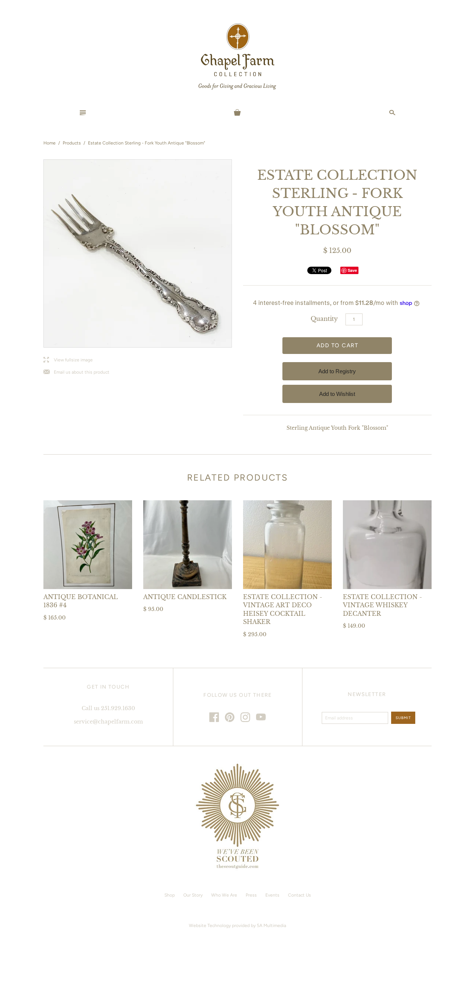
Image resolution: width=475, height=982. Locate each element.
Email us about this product (76, 372)
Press (251, 895)
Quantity (324, 318)
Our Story (193, 895)
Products (72, 143)
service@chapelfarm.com (108, 721)
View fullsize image (68, 360)
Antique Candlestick (184, 597)
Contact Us (299, 895)
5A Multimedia (271, 925)
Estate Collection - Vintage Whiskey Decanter (382, 605)
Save (352, 270)
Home (49, 143)
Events (272, 895)
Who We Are (224, 895)
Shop (169, 895)
